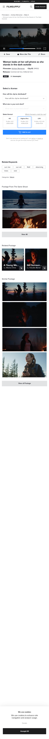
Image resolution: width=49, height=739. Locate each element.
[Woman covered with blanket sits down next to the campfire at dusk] (24, 219)
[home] (15, 6)
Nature (12, 177)
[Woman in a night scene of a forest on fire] (24, 339)
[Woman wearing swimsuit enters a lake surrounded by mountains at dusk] (24, 199)
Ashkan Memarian (16, 15)
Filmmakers (5, 15)
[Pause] (4, 48)
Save (8, 54)
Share (43, 54)
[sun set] (19, 167)
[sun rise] (7, 167)
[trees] (6, 170)
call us (34, 138)
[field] (28, 167)
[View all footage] (24, 383)
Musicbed (17, 1)
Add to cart (26, 132)
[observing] (39, 167)
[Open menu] (3, 6)
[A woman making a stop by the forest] (24, 364)
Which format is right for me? (35, 114)
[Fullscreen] (45, 48)
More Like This (25, 54)
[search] (31, 6)
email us (40, 138)
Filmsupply (25, 1)
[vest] (15, 170)
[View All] (24, 234)
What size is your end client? (17, 108)
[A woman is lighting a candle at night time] (24, 314)
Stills (33, 1)
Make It (26, 15)
